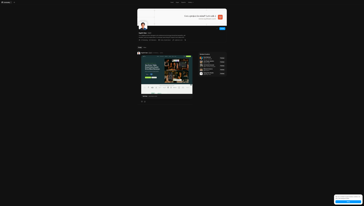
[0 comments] (145, 101)
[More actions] (217, 28)
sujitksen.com (179, 40)
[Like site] (142, 101)
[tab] (139, 47)
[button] (138, 53)
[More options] (192, 53)
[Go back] (14, 2)
